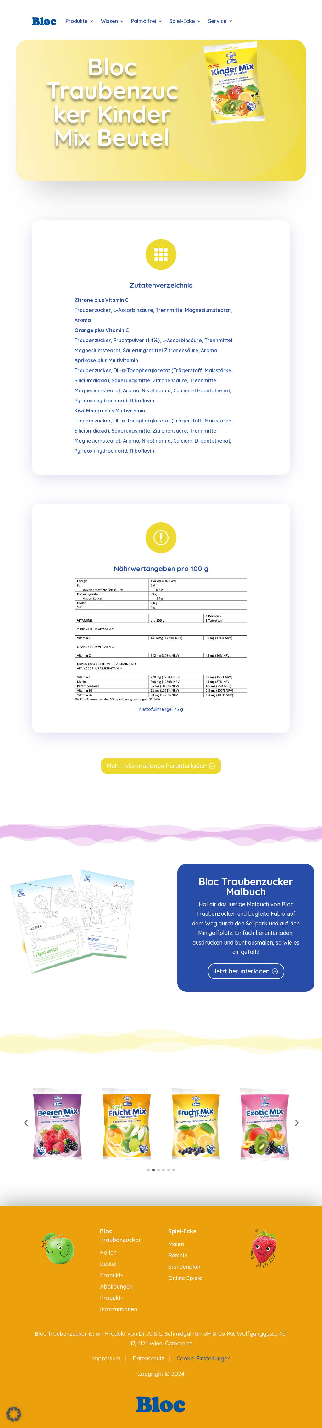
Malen (176, 1244)
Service (217, 21)
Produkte (77, 21)
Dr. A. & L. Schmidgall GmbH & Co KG (186, 1333)
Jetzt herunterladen (241, 971)
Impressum (106, 1358)
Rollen (108, 1252)
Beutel (108, 1263)
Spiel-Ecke (182, 21)
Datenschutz (148, 1358)
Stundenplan (184, 1266)
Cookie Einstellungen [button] (203, 1358)
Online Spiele (185, 1278)
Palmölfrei (143, 21)
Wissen (109, 21)
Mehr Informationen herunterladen (156, 766)
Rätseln (177, 1255)
